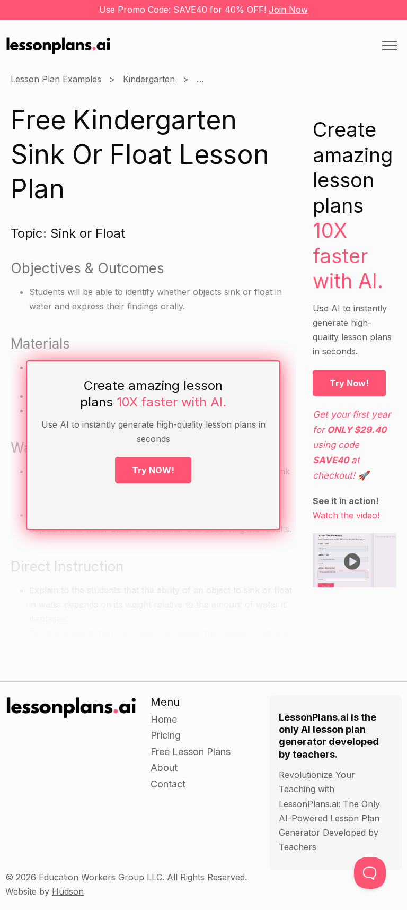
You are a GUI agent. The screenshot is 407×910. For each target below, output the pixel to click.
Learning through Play (242, 79)
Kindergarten (149, 79)
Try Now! (349, 383)
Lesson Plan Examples (56, 79)
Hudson (68, 891)
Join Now (288, 9)
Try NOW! (153, 470)
